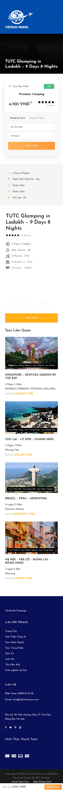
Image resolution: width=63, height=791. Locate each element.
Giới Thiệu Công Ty (15, 637)
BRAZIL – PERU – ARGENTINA (26, 498)
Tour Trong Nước (32, 430)
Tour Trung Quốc (46, 550)
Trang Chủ (11, 631)
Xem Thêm (31, 318)
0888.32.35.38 (25, 693)
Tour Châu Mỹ (14, 489)
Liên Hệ (9, 659)
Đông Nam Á (25, 365)
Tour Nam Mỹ (28, 489)
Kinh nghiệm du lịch (16, 670)
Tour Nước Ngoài (44, 489)
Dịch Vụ (9, 653)
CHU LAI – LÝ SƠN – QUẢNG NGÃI (29, 439)
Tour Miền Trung (15, 430)
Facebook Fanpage (15, 610)
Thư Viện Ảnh (12, 664)
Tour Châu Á (38, 365)
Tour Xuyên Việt (48, 430)
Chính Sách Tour (20, 782)
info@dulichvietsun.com (26, 699)
